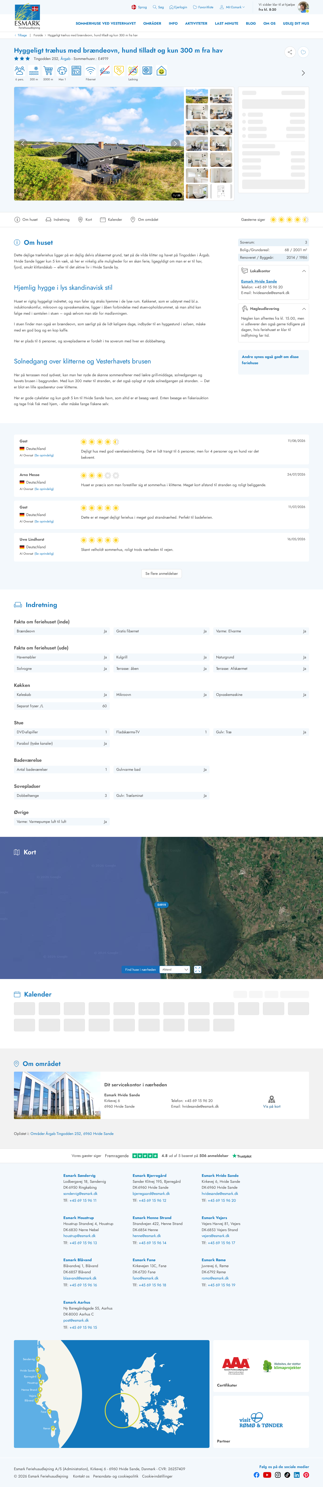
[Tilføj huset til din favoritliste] (303, 52)
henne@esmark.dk (147, 1235)
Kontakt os (81, 1476)
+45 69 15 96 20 (199, 1100)
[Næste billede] (303, 73)
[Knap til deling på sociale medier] (290, 52)
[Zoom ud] (316, 968)
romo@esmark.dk (215, 1278)
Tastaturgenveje (250, 977)
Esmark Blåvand (77, 1260)
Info (173, 23)
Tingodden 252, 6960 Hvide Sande (85, 1133)
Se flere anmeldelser (161, 573)
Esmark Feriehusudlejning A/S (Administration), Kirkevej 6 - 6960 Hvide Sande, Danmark (84, 1469)
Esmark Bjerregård (149, 1175)
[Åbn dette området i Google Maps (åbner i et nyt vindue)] (9, 976)
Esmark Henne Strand (152, 1217)
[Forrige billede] (22, 143)
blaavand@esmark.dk (79, 1278)
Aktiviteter (196, 23)
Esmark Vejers (214, 1217)
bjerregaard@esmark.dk (151, 1193)
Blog (251, 23)
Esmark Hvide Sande (259, 281)
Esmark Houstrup (78, 1217)
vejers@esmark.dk (215, 1235)
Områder (152, 23)
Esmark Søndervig (79, 1175)
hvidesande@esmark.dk (200, 1106)
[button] (161, 905)
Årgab (65, 58)
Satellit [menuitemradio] (310, 843)
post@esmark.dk (76, 1320)
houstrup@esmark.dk (79, 1235)
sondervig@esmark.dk (80, 1193)
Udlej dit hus (296, 23)
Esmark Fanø (144, 1260)
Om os (269, 23)
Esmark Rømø (214, 1260)
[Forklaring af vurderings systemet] (22, 58)
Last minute (226, 23)
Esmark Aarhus (76, 1302)
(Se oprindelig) (44, 455)
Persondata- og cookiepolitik (115, 1476)
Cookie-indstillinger (157, 1476)
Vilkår (319, 977)
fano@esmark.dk (145, 1278)
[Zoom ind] (316, 959)
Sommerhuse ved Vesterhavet (106, 23)
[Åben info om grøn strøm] (160, 73)
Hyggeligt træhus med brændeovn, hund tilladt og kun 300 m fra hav (93, 35)
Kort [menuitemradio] (292, 843)
